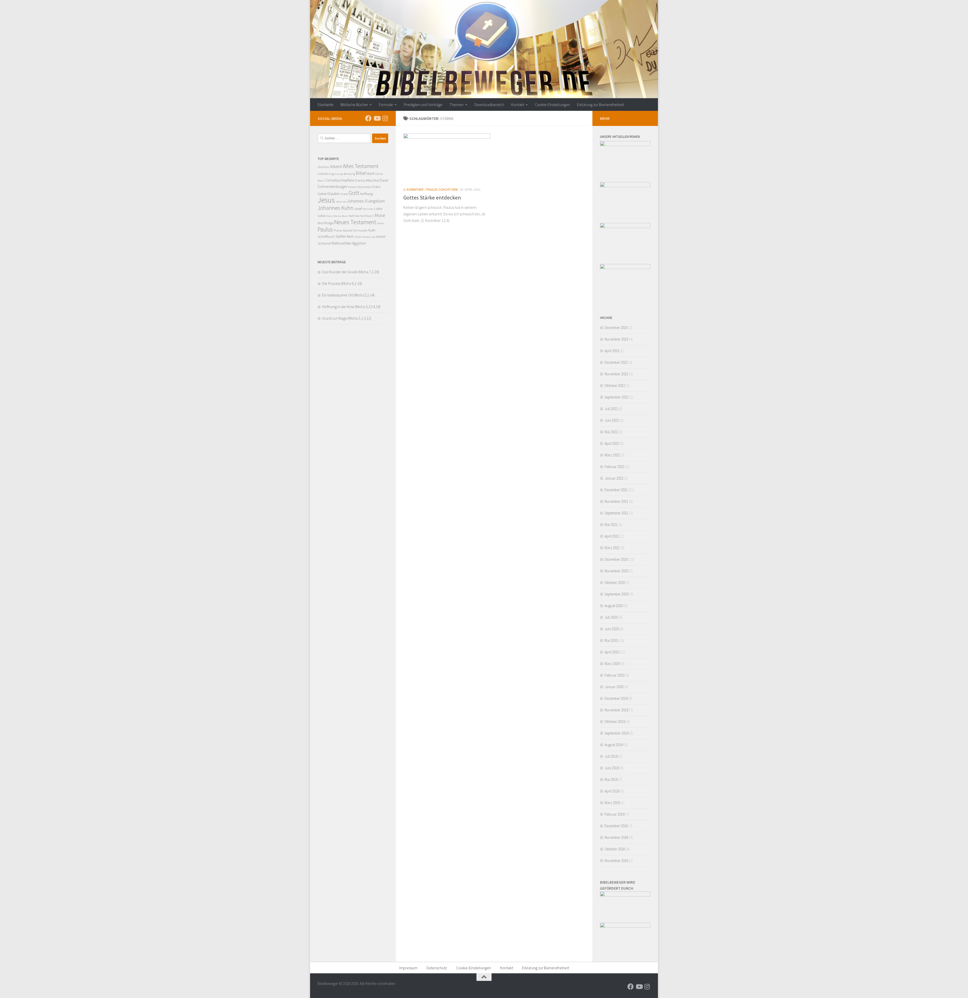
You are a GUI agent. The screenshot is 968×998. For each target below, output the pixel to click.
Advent (336, 166)
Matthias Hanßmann (361, 216)
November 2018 (616, 837)
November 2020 (616, 571)
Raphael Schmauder (355, 230)
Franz (376, 186)
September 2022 (616, 397)
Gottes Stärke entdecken (432, 197)
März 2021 (612, 547)
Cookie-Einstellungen (552, 104)
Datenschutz (437, 967)
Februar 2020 (614, 675)
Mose (380, 215)
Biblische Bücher (354, 104)
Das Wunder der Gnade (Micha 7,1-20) (350, 272)
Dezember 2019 (616, 698)
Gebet (322, 193)
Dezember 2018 (616, 825)
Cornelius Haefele (339, 180)
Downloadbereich (489, 104)
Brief (370, 173)
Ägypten (359, 243)
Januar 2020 (613, 686)
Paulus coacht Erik (442, 189)
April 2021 (611, 536)
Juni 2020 (611, 628)
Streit (358, 237)
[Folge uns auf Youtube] (377, 118)
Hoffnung (366, 193)
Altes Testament (361, 166)
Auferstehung (326, 174)
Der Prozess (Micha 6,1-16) (342, 283)
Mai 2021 (611, 524)
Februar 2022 (614, 466)
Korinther (368, 209)
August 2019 (613, 744)
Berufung (349, 174)
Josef (358, 208)
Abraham (323, 167)
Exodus (352, 187)
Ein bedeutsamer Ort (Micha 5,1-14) (348, 295)
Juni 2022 (611, 420)
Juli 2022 (611, 408)
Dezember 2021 (616, 489)
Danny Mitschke (367, 180)
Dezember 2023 (616, 327)
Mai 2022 (611, 431)
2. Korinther (413, 189)
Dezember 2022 (616, 362)
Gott (354, 193)
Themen (456, 104)
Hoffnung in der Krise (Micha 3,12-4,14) (351, 306)
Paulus (325, 229)
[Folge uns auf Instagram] (385, 118)
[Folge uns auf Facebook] (368, 118)
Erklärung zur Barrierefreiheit (600, 104)
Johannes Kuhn (335, 207)
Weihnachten (341, 243)
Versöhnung (368, 237)
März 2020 (612, 663)
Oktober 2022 (614, 385)
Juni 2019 (611, 768)
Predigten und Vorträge (423, 104)
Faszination (364, 187)
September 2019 (616, 733)
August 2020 (613, 605)
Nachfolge (326, 222)
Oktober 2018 (614, 849)
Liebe (378, 208)
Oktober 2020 (614, 582)
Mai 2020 (611, 640)
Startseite (325, 104)
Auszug (339, 174)
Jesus (326, 200)
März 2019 (612, 802)
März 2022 (612, 455)
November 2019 (616, 710)
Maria (329, 216)
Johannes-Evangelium (366, 201)
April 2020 (611, 652)
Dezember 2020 (616, 559)
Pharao (338, 230)
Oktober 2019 (614, 721)
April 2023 (611, 350)
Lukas (322, 215)
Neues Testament (355, 222)
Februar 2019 (614, 814)
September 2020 (616, 594)
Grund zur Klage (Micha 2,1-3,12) (346, 318)
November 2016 (616, 860)
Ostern (380, 223)
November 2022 (616, 374)
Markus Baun (341, 216)
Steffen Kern (345, 236)
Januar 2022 (613, 478)
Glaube (333, 193)
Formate (386, 104)
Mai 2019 (611, 779)
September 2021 (616, 513)
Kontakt (517, 104)
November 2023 (616, 339)
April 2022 (611, 443)
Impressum (408, 967)
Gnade (344, 194)
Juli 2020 (611, 617)
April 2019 (611, 791)
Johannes (341, 201)
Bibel (361, 173)
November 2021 (616, 501)
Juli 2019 (611, 756)
